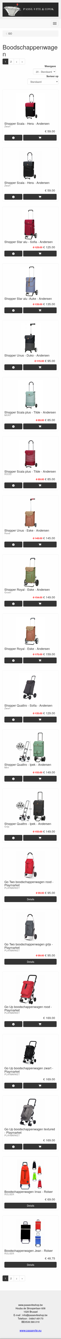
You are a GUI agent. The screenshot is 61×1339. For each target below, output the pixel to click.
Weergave (50, 66)
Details (30, 899)
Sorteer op (52, 76)
